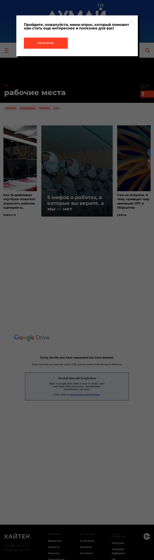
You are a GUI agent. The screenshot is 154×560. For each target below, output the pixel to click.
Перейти (46, 43)
